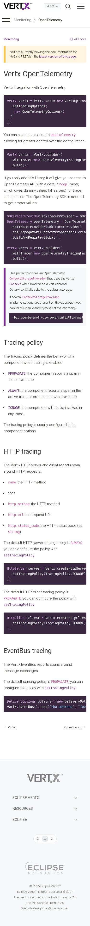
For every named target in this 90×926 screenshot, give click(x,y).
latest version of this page (57, 56)
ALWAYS (14, 390)
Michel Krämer (58, 908)
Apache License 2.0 (50, 903)
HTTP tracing (22, 451)
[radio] (38, 839)
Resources (22, 808)
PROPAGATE (16, 373)
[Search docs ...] (68, 6)
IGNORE (14, 408)
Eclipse (19, 819)
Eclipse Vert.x (25, 798)
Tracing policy (23, 342)
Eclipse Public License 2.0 (58, 897)
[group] (45, 839)
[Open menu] (80, 6)
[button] (80, 6)
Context (15, 284)
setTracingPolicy (19, 555)
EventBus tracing (28, 651)
